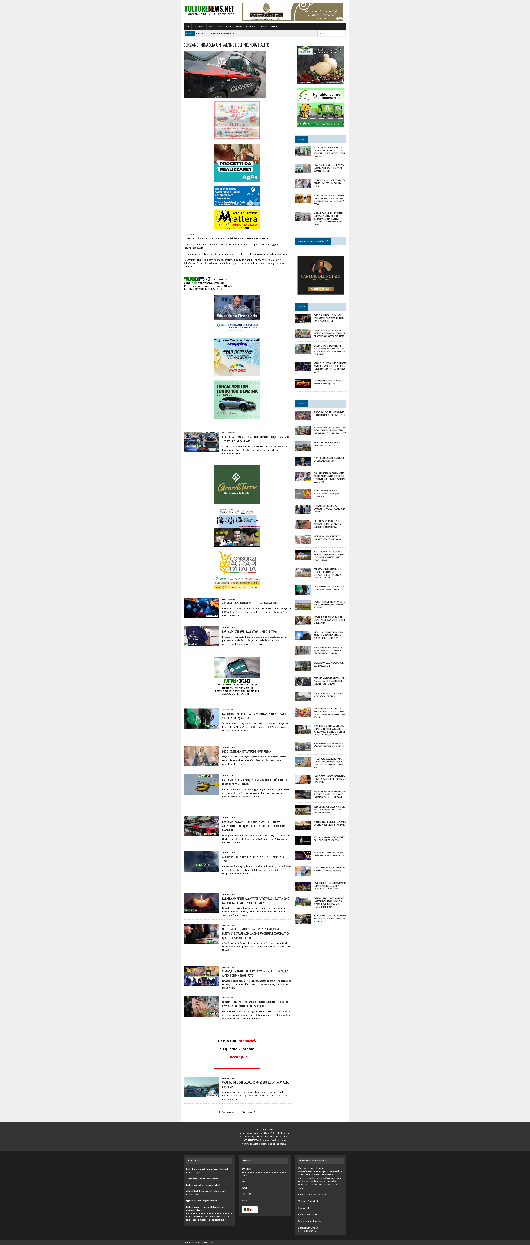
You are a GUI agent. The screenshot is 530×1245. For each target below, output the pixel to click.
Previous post (229, 1112)
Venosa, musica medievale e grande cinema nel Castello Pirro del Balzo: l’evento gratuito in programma (329, 809)
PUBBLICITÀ (275, 27)
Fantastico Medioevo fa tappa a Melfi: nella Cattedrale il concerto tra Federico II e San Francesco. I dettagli (330, 318)
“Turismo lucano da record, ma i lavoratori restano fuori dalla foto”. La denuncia (329, 509)
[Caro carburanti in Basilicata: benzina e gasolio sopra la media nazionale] (303, 592)
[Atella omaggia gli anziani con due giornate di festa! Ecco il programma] (303, 542)
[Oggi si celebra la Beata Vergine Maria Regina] (201, 764)
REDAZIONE (263, 27)
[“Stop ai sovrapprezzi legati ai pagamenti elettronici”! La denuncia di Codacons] (303, 873)
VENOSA (239, 27)
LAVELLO (219, 27)
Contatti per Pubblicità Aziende (313, 1194)
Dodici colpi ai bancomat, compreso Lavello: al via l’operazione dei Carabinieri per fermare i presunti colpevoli (330, 681)
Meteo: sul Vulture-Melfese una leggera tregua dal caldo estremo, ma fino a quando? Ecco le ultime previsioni (328, 635)
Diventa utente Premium (309, 1221)
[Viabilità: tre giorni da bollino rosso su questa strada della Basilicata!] (201, 1095)
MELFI (210, 27)
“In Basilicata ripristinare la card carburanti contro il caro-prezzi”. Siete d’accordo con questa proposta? (328, 524)
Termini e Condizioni (308, 1201)
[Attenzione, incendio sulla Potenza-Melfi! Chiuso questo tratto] (201, 869)
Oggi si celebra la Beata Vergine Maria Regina (246, 751)
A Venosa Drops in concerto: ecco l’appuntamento (249, 603)
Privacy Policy (305, 1207)
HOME (187, 27)
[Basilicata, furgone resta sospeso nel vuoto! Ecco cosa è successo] (303, 699)
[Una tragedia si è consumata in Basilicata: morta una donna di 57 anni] (303, 386)
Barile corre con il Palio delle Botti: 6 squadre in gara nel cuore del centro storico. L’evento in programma (328, 650)
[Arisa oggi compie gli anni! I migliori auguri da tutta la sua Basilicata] (303, 463)
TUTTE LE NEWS (199, 27)
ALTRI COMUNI (250, 27)
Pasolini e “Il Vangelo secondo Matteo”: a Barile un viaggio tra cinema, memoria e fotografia (329, 605)
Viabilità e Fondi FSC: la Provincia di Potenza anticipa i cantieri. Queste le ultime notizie (327, 493)
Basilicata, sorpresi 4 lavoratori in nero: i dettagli (250, 631)
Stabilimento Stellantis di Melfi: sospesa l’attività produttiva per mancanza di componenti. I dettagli (329, 168)
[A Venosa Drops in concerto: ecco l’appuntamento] (201, 616)
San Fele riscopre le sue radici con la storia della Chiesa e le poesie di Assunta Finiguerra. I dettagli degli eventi (330, 886)
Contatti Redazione (307, 1214)
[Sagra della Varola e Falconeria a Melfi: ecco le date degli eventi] (303, 668)
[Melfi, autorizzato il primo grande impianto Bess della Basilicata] (303, 448)
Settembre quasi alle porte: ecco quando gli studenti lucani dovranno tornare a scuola (330, 183)
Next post (247, 1112)
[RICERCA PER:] (331, 33)
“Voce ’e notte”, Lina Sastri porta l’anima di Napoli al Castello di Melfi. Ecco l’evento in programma (330, 779)
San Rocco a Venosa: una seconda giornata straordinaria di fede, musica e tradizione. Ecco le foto (330, 918)
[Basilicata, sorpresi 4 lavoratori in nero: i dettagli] (201, 644)
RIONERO (229, 27)
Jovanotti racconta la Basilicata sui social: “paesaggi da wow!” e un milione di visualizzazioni (329, 620)
